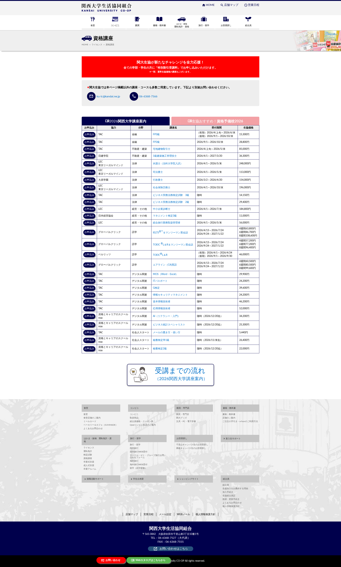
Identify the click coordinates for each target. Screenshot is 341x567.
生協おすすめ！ (215, 120)
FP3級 (156, 134)
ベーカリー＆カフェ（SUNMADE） (100, 425)
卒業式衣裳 (88, 462)
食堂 (85, 414)
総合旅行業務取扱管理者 (166, 223)
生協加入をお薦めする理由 (235, 488)
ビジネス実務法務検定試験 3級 (171, 195)
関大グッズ (181, 418)
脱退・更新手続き (231, 499)
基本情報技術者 (161, 301)
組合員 (226, 485)
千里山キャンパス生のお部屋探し (192, 445)
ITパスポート (160, 281)
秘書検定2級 (160, 348)
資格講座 (87, 458)
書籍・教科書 (229, 414)
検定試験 (87, 455)
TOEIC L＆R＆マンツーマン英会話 (173, 245)
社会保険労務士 (161, 187)
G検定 (156, 288)
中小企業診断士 (161, 209)
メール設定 (165, 514)
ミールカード (89, 421)
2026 (125, 120)
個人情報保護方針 (231, 506)
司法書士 (158, 172)
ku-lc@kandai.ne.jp (108, 96)
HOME (208, 5)
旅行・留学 (135, 445)
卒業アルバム (89, 469)
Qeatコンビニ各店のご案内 (143, 425)
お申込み (89, 134)
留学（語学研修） (138, 468)
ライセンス (97, 45)
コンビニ (134, 414)
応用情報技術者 (161, 308)
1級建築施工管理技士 (165, 156)
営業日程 (251, 5)
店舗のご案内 (229, 418)
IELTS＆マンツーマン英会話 (170, 232)
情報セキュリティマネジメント (170, 295)
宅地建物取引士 (161, 149)
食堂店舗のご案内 (92, 418)
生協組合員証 (229, 496)
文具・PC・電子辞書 (186, 421)
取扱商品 (134, 418)
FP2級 (156, 142)
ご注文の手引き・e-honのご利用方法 (240, 421)
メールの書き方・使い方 (166, 332)
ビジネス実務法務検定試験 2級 (171, 202)
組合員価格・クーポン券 (141, 421)
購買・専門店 (182, 414)
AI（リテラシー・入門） (166, 316)
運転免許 (87, 451)
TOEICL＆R (160, 255)
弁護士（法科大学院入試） (168, 163)
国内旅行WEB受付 (138, 452)
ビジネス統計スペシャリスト (169, 324)
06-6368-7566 (148, 96)
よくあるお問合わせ (93, 428)
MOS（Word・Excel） (165, 274)
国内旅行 (134, 448)
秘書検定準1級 (161, 340)
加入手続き (228, 492)
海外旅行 (134, 461)
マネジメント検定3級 (165, 216)
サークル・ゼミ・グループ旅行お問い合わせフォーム (148, 456)
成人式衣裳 (88, 465)
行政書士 (158, 180)
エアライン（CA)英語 (165, 265)
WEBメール (183, 514)
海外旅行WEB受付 (138, 464)
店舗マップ (229, 5)
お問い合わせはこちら (170, 549)
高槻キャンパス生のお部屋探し (191, 448)
